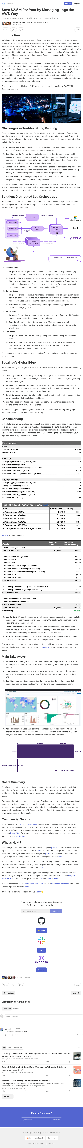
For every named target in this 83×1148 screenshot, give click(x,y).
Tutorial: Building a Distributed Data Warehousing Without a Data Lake (34, 1067)
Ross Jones (14, 1072)
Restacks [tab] (16, 1009)
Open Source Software (33, 884)
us (42, 878)
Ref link (5, 535)
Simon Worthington (18, 1088)
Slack (48, 878)
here (60, 856)
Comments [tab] (7, 1009)
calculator (44, 647)
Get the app (52, 1138)
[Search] (79, 1047)
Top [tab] (4, 1047)
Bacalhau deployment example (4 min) (16, 1056)
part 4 (48, 853)
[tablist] (11, 1009)
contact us (21, 836)
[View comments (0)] (25, 1061)
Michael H (8, 1029)
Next (75, 993)
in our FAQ (14, 833)
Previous (10, 993)
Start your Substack (35, 1138)
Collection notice (54, 1132)
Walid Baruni (17, 22)
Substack (31, 1143)
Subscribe (68, 3)
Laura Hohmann (27, 22)
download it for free (60, 884)
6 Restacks (27, 978)
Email (56, 878)
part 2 (54, 847)
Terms (44, 1132)
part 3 (39, 850)
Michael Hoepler (42, 22)
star (39, 892)
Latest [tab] (10, 1047)
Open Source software (27, 824)
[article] (41, 1057)
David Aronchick (32, 1059)
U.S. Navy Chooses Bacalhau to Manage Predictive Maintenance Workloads (36, 1053)
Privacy (38, 1132)
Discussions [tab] (18, 1047)
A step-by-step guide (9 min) (12, 1070)
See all (6, 1096)
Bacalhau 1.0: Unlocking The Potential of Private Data (26, 1081)
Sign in (77, 3)
